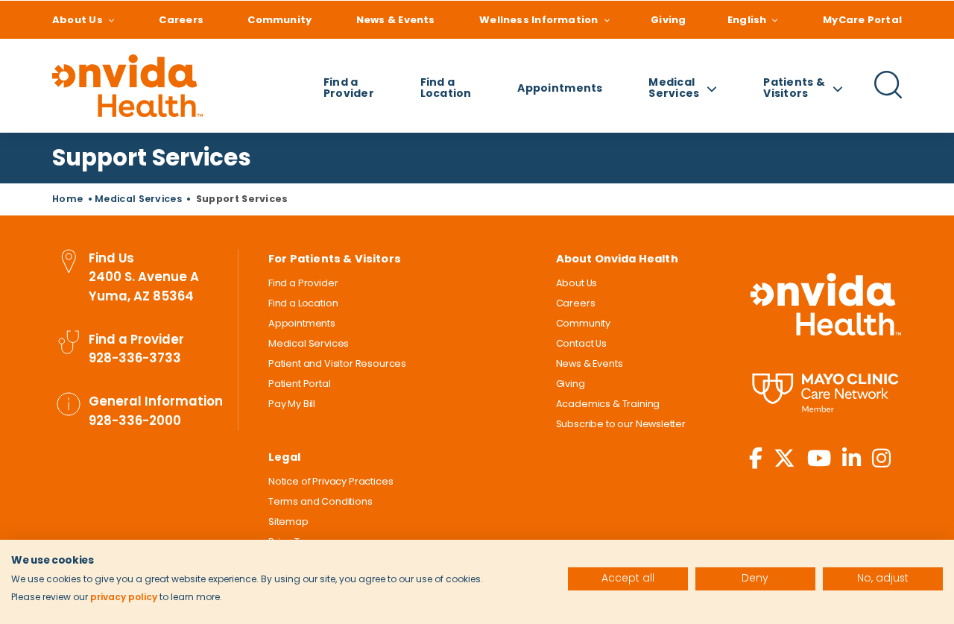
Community (279, 20)
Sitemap (288, 521)
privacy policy (123, 596)
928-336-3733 (135, 358)
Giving (668, 20)
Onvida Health (826, 304)
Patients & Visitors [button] (794, 88)
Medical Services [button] (673, 88)
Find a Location (446, 88)
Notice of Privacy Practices (330, 481)
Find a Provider (348, 88)
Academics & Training (608, 403)
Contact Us (581, 343)
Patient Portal (299, 383)
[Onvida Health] (127, 85)
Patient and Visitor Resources (337, 363)
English (747, 20)
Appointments (559, 88)
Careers (181, 20)
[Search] (888, 96)
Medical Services (138, 198)
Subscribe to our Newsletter (621, 423)
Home (67, 198)
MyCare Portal (862, 20)
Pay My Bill (291, 403)
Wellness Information (538, 20)
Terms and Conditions (320, 501)
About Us (77, 20)
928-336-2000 (135, 420)
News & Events (395, 20)
